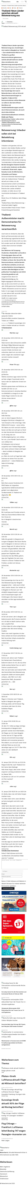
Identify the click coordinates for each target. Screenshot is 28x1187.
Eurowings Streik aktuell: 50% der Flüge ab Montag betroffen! (13, 1103)
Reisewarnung (4, 303)
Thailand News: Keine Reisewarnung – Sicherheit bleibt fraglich (13, 204)
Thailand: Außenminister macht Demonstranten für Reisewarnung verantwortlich (11, 124)
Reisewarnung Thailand (12, 303)
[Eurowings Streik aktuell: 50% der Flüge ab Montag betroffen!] (14, 1092)
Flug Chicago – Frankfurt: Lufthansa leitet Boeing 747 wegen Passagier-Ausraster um (14, 1129)
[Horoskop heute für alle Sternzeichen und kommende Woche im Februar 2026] (14, 985)
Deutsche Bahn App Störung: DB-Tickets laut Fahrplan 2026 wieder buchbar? (13, 1025)
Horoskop (7, 997)
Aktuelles (7, 300)
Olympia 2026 (8, 1016)
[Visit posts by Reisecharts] (3, 22)
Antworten (5, 359)
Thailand (3, 304)
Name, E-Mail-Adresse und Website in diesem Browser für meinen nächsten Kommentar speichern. (14, 883)
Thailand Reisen (8, 304)
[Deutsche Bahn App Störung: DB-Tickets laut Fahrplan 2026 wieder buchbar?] (14, 1019)
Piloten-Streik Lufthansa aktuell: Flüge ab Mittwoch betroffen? (14, 1080)
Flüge (3, 1072)
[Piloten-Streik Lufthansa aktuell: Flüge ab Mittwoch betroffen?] (14, 1069)
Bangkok (14, 301)
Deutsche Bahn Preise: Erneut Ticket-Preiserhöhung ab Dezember (13, 209)
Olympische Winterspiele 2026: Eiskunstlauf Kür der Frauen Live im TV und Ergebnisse (13, 1010)
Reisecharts (9, 21)
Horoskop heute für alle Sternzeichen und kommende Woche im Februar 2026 (14, 993)
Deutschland (8, 1048)
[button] (15, 1)
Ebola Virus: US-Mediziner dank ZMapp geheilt (14, 199)
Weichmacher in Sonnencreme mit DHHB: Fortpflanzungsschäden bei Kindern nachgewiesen (14, 1043)
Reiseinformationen (20, 301)
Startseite (4, 5)
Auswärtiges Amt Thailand (7, 301)
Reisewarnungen (20, 303)
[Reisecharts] (6, 1)
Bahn (6, 1030)
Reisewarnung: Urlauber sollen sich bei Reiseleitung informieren (13, 120)
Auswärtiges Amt (12, 300)
